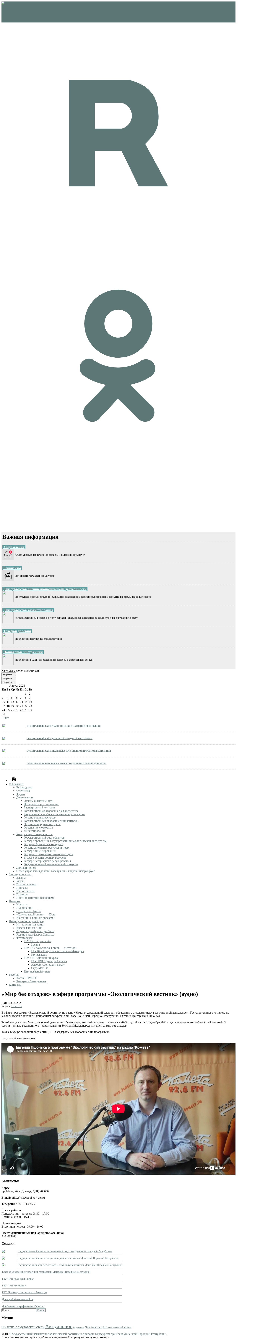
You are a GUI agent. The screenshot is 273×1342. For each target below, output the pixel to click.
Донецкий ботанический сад (18, 1299)
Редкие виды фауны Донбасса (35, 931)
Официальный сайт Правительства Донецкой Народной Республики (69, 750)
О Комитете (16, 784)
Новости (14, 901)
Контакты (15, 984)
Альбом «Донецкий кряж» (48, 964)
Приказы (22, 887)
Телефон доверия (17, 631)
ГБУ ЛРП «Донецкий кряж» (41, 958)
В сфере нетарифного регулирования (47, 861)
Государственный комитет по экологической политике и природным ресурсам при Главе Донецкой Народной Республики (88, 1333)
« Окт (5, 717)
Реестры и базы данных (31, 981)
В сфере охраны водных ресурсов (45, 857)
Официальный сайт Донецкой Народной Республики (59, 738)
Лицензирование (34, 830)
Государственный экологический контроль (51, 820)
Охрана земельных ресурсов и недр (46, 847)
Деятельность (24, 797)
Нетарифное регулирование (41, 804)
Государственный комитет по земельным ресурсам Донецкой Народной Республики (65, 1251)
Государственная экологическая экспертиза (51, 810)
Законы (21, 877)
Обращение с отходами (38, 827)
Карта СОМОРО (27, 978)
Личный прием (26, 867)
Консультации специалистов (34, 834)
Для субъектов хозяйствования (28, 610)
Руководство (24, 787)
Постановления (26, 884)
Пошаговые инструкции (23, 652)
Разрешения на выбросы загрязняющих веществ (54, 814)
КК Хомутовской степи (117, 1327)
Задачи (20, 794)
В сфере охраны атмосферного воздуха (48, 854)
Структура (23, 790)
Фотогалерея (24, 937)
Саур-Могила (39, 968)
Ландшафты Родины (37, 971)
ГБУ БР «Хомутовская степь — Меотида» (50, 947)
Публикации (24, 907)
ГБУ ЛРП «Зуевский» (37, 941)
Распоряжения (25, 891)
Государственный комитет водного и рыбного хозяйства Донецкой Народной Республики (68, 1258)
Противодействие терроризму (35, 897)
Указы (20, 881)
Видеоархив (78, 1327)
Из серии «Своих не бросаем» (35, 917)
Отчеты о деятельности (38, 800)
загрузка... (9, 674)
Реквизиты (12, 568)
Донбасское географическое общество (23, 1306)
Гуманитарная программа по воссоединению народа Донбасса (66, 763)
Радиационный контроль (39, 807)
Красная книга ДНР (29, 927)
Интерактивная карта (29, 924)
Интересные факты (28, 911)
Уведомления (14, 547)
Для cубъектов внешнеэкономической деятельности (45, 589)
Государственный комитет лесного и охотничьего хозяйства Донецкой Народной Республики (70, 1265)
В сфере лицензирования (40, 850)
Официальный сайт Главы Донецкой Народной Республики (64, 725)
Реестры (14, 974)
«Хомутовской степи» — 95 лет (36, 914)
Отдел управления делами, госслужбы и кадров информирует (55, 871)
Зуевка (35, 944)
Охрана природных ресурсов (42, 824)
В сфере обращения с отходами (43, 844)
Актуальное (58, 1326)
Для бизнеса (93, 1327)
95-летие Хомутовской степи (22, 1327)
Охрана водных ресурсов (40, 817)
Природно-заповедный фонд (27, 921)
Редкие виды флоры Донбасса (35, 934)
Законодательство (20, 874)
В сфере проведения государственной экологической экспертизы (65, 840)
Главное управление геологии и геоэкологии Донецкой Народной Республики (46, 1271)
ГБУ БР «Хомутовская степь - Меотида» (24, 1292)
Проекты (22, 894)
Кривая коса (39, 954)
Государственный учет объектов (44, 837)
